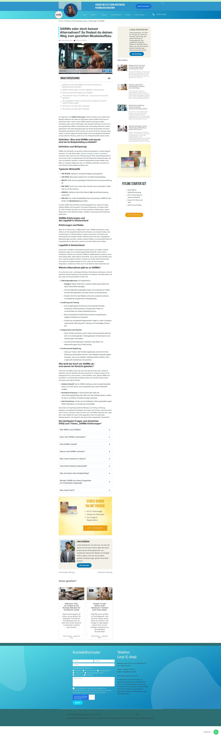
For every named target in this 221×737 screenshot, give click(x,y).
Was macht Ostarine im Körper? (73, 459)
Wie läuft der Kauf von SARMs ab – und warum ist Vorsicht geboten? (85, 97)
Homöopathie (104, 671)
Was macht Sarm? (67, 490)
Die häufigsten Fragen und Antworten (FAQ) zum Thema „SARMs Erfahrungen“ (84, 102)
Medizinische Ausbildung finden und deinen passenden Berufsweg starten (138, 107)
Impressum (86, 714)
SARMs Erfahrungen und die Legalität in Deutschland (83, 90)
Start (84, 15)
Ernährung (67, 21)
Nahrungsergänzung (95, 673)
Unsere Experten (116, 15)
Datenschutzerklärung (75, 714)
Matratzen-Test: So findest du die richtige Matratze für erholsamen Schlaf (71, 607)
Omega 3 (78, 671)
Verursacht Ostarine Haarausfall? (73, 466)
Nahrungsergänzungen (80, 21)
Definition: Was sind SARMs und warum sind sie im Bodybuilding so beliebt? (82, 86)
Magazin (104, 15)
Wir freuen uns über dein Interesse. (76, 106)
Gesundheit (79, 673)
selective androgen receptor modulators (94, 153)
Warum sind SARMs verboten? (72, 451)
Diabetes (89, 675)
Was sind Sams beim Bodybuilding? (74, 473)
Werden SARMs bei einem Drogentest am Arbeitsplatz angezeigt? (75, 481)
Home (61, 21)
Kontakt (128, 15)
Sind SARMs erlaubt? (68, 444)
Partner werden (139, 15)
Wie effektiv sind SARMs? (70, 430)
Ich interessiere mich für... (83, 668)
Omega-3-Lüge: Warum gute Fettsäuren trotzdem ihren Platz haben (99, 607)
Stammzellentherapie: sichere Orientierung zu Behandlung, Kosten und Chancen (138, 127)
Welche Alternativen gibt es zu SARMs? (77, 93)
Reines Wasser (90, 671)
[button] (103, 71)
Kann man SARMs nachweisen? (73, 437)
